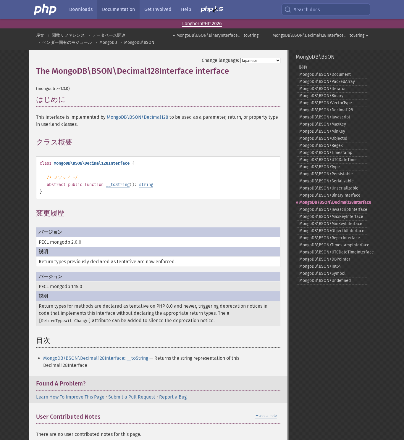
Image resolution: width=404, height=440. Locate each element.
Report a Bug (173, 397)
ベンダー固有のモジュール (67, 42)
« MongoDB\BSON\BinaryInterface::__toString (215, 35)
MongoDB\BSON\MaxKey (322, 124)
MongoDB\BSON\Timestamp (325, 152)
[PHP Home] (45, 9)
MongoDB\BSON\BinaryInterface (330, 195)
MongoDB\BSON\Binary (321, 95)
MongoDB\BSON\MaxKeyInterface (331, 216)
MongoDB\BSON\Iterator (322, 88)
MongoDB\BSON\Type (319, 166)
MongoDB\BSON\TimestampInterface (333, 245)
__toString (118, 184)
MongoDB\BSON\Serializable (326, 181)
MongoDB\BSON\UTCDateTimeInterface (333, 252)
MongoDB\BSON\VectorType (325, 102)
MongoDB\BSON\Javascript (324, 117)
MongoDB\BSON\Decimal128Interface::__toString (95, 358)
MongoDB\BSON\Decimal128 (137, 117)
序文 (40, 35)
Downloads (81, 9)
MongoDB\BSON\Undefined (325, 280)
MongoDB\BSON (139, 42)
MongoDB (108, 42)
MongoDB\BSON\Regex (321, 145)
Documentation (118, 9)
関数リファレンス (68, 35)
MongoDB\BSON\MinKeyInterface (330, 223)
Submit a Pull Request (131, 397)
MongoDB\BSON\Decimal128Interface (333, 202)
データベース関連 (108, 35)
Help (186, 9)
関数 (303, 67)
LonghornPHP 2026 (202, 23)
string (146, 184)
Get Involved (158, 9)
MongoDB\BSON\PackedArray (327, 81)
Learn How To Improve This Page (70, 397)
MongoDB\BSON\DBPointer (324, 259)
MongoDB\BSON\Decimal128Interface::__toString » (320, 35)
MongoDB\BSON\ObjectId (323, 138)
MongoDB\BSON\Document (325, 74)
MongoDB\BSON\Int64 (320, 266)
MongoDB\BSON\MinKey (322, 131)
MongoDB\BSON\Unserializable (328, 188)
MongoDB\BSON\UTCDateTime (328, 159)
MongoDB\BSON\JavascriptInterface (333, 209)
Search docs (307, 9)
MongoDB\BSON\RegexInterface (329, 237)
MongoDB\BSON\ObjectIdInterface (331, 230)
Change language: (220, 60)
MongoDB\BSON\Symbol (322, 273)
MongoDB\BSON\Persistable (326, 173)
